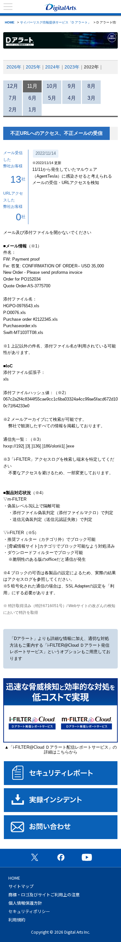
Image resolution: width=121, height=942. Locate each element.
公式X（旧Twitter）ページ (34, 857)
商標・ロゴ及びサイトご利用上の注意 (44, 894)
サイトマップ (21, 886)
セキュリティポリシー (29, 911)
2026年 (13, 66)
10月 (51, 86)
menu (8, 6)
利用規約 (16, 920)
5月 (52, 98)
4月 (72, 98)
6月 (32, 98)
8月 (91, 86)
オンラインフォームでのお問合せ (60, 827)
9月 (72, 86)
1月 (32, 109)
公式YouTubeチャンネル (87, 857)
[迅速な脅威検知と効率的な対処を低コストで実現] (60, 741)
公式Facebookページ (61, 857)
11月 (32, 86)
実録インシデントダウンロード (60, 800)
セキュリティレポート (60, 773)
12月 (12, 86)
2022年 (91, 66)
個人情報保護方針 (25, 903)
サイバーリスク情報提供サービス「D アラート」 (55, 22)
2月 (13, 109)
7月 (13, 98)
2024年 (52, 66)
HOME (10, 22)
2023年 (72, 66)
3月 (91, 98)
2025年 (33, 66)
